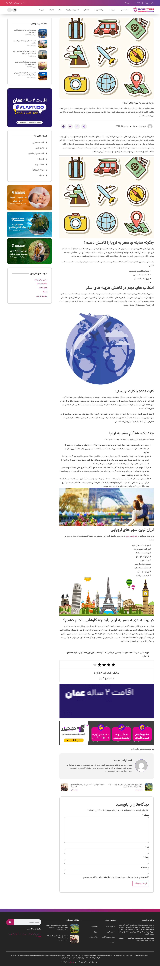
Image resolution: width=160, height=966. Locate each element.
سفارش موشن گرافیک (40, 280)
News (45, 292)
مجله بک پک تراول (41, 296)
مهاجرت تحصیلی (110, 926)
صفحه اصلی (124, 10)
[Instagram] (14, 10)
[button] (84, 126)
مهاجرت (113, 10)
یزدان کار (38, 936)
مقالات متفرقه (93, 937)
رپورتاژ (96, 932)
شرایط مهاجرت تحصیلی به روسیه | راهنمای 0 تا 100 (87, 785)
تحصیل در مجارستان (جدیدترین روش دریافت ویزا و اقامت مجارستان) (25, 74)
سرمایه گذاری (100, 10)
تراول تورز (71, 962)
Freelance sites (42, 284)
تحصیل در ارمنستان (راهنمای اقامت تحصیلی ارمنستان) (25, 63)
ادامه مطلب (138, 790)
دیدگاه (145, 815)
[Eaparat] (9, 10)
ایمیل (146, 857)
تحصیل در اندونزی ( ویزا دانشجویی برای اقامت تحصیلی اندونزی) (24, 52)
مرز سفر (24, 934)
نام (147, 847)
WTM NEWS (43, 288)
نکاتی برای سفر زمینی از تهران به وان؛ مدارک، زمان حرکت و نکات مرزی (125, 785)
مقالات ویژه (94, 926)
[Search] (10, 922)
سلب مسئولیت (149, 3)
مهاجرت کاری (111, 932)
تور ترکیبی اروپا (131, 536)
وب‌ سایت (145, 867)
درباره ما (127, 3)
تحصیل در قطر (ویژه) (72, 10)
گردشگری (86, 10)
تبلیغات (137, 3)
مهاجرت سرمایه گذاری (108, 937)
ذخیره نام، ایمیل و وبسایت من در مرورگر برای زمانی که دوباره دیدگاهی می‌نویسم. (115, 877)
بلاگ (60, 10)
